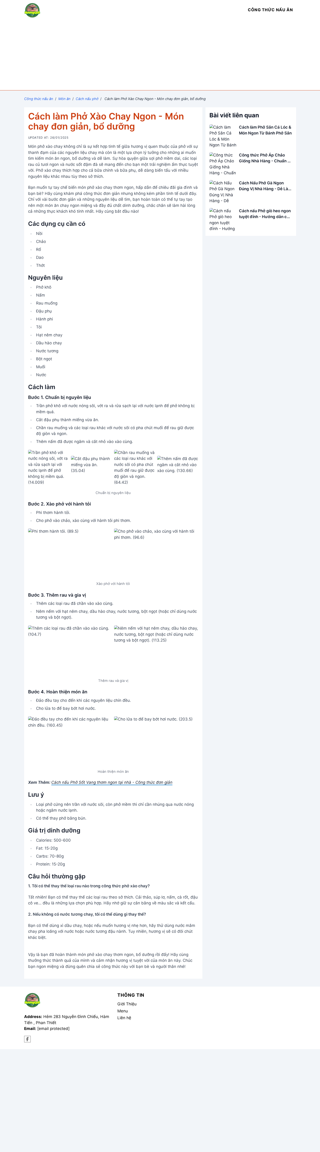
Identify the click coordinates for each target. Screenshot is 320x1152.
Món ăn (64, 99)
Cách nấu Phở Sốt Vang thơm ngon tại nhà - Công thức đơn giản (111, 782)
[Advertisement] (160, 55)
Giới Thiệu (127, 1004)
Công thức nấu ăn (38, 99)
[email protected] (53, 1028)
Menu (122, 1011)
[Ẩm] (27, 1039)
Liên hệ (124, 1017)
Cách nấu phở (87, 99)
